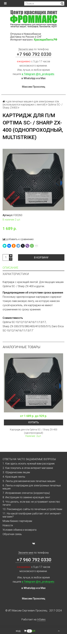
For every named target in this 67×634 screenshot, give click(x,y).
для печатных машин (19, 101)
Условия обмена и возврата (19, 529)
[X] (23, 246)
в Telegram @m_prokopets (38, 74)
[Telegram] (18, 246)
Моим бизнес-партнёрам (17, 521)
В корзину (41, 257)
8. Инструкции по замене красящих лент (26, 497)
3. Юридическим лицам (16, 472)
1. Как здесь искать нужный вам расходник (29, 463)
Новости (8, 525)
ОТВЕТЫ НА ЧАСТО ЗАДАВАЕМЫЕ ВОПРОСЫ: (29, 459)
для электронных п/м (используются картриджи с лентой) (31, 103)
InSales (41, 619)
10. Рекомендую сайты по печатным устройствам (32, 509)
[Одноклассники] (14, 246)
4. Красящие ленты (14, 476)
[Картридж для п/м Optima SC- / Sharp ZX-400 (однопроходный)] (33, 382)
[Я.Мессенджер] (5, 246)
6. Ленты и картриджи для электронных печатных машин (32, 487)
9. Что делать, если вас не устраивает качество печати (31, 503)
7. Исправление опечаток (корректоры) (26, 492)
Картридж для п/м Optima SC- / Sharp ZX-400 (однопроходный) (33, 431)
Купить (33, 422)
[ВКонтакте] (9, 246)
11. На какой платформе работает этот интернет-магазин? (32, 515)
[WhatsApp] (32, 246)
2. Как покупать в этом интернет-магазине (28, 467)
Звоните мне (25, 49)
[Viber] (27, 246)
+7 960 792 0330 (33, 54)
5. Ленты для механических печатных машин (29, 481)
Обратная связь (12, 534)
